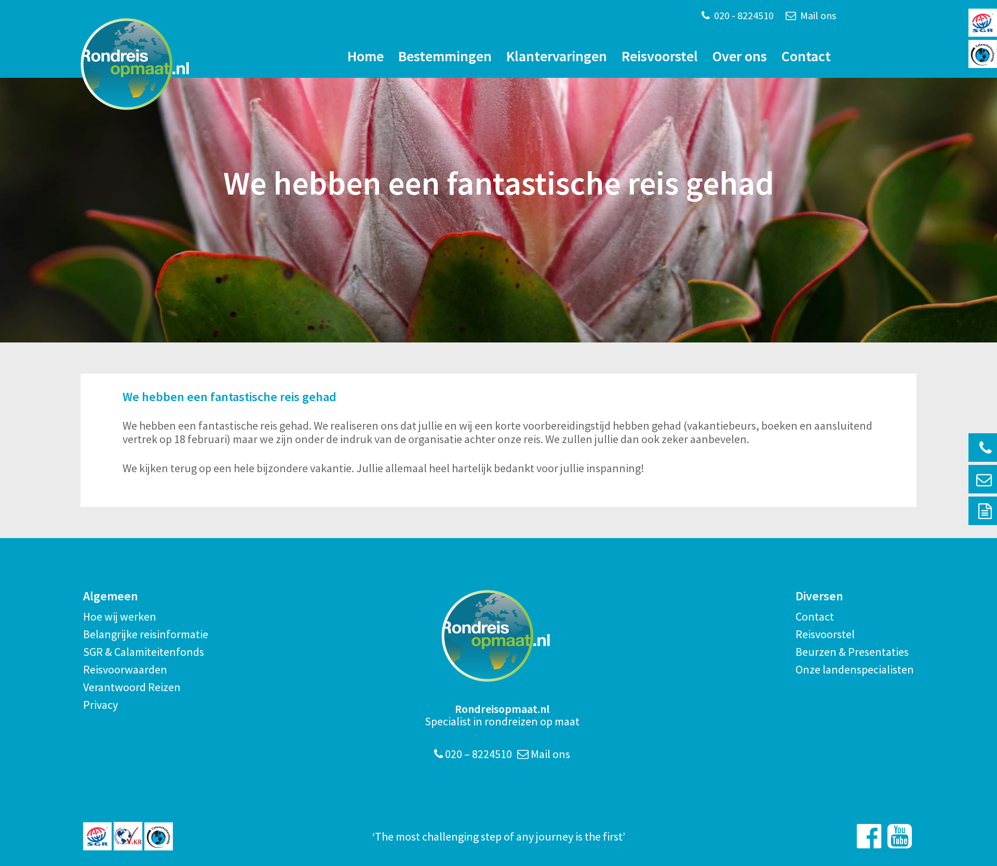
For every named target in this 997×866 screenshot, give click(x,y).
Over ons (739, 56)
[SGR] (97, 836)
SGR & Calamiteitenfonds (143, 651)
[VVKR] (128, 836)
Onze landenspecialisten (855, 669)
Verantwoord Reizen (132, 687)
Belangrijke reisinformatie (145, 634)
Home (365, 56)
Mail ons (817, 15)
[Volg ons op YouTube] (899, 836)
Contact (806, 56)
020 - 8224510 (743, 15)
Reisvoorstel (660, 56)
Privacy (100, 704)
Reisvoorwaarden (125, 669)
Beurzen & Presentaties (852, 651)
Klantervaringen (556, 56)
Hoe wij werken (119, 616)
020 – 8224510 (477, 754)
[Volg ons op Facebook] (869, 836)
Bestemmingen (445, 56)
